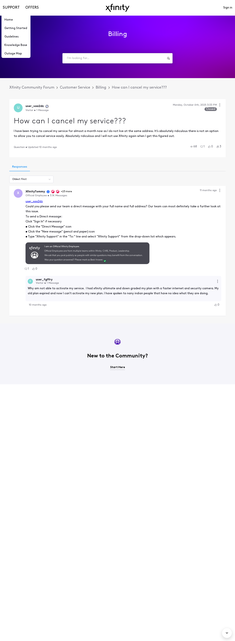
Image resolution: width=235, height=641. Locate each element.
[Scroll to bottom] (227, 633)
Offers (32, 8)
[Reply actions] (217, 281)
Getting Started (15, 28)
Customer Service (75, 87)
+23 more (66, 191)
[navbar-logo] (117, 8)
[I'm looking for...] (168, 58)
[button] (193, 146)
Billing (101, 87)
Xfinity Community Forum (31, 87)
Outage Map (13, 53)
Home (8, 19)
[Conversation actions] (219, 105)
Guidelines (11, 36)
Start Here (117, 367)
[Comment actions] (219, 191)
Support (11, 8)
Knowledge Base (15, 45)
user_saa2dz (34, 201)
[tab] (19, 167)
